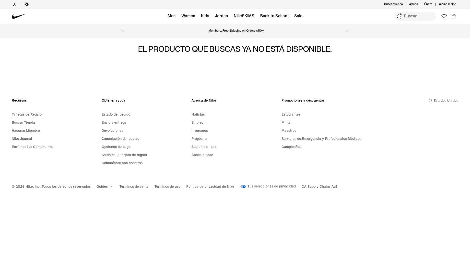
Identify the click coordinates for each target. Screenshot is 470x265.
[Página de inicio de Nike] (19, 16)
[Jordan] (15, 4)
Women (188, 16)
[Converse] (26, 4)
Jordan (221, 16)
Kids (205, 16)
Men (172, 16)
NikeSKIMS (244, 16)
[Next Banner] (346, 31)
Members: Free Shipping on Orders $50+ (235, 30)
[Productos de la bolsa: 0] (453, 16)
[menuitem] (419, 4)
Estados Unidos (446, 101)
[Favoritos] (444, 16)
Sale (298, 16)
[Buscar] (399, 16)
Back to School (274, 16)
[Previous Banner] (123, 31)
